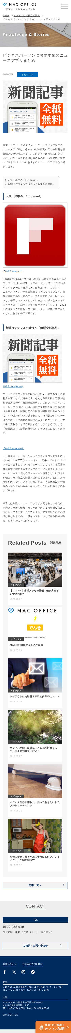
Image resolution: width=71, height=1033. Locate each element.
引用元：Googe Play (13, 386)
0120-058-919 (13, 927)
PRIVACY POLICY (32, 964)
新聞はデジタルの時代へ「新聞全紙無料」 (31, 184)
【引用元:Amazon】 (12, 271)
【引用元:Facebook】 (13, 448)
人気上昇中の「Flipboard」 (23, 180)
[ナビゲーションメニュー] (64, 7)
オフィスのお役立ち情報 (27, 15)
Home (6, 15)
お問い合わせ (10, 964)
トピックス (27, 74)
